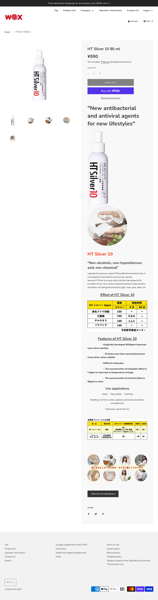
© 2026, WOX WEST (13, 589)
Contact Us (133, 10)
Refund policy (113, 552)
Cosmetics (61, 548)
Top (56, 10)
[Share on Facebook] (88, 514)
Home (7, 32)
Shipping (105, 61)
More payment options (110, 98)
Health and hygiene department (71, 552)
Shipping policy (114, 556)
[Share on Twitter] (95, 514)
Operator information (110, 10)
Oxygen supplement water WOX (71, 544)
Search (8, 560)
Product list (69, 10)
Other (58, 556)
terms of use (113, 544)
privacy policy (113, 548)
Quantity (91, 68)
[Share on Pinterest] (103, 514)
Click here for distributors (103, 493)
